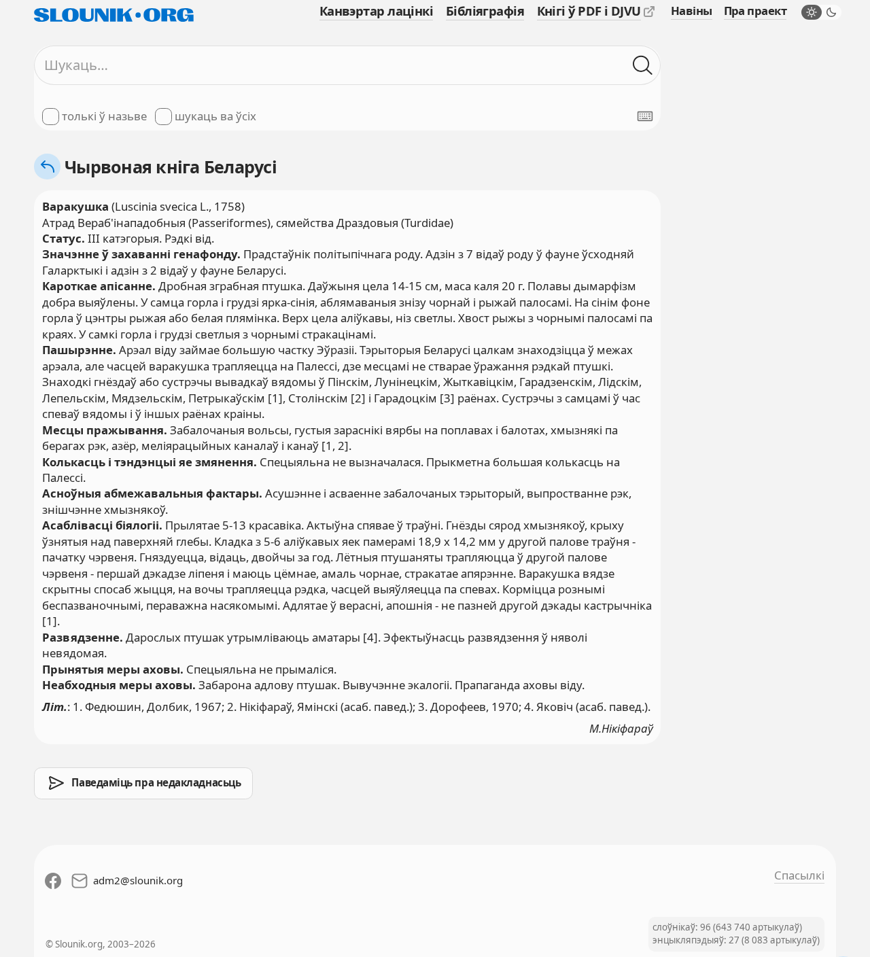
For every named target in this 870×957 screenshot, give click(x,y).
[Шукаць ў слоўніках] (643, 65)
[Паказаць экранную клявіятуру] (645, 116)
